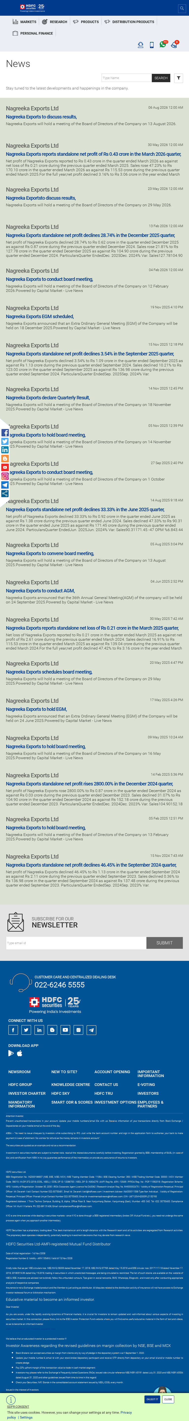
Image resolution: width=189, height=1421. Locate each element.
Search (161, 78)
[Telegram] (91, 1030)
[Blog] (52, 1030)
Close (168, 1399)
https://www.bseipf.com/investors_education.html (31, 1329)
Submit (165, 942)
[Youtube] (65, 1030)
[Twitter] (26, 1030)
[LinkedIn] (39, 1030)
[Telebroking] (140, 45)
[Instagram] (78, 1030)
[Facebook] (13, 1030)
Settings (26, 1417)
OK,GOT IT (152, 1399)
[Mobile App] (151, 45)
